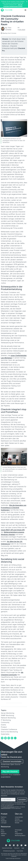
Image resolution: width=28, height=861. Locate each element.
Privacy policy (23, 413)
